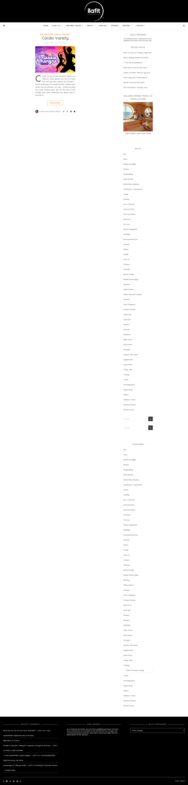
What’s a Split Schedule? (14, 750)
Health (125, 254)
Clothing (126, 199)
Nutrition (126, 284)
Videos (125, 395)
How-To (56, 25)
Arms (125, 159)
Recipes (126, 324)
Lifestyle (126, 269)
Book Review (128, 179)
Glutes (125, 249)
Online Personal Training (132, 294)
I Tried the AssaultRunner (133, 62)
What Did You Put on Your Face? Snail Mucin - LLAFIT (22, 730)
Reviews (115, 25)
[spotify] (17, 781)
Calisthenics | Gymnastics (133, 189)
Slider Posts (127, 339)
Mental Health (128, 274)
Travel (125, 379)
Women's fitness (129, 405)
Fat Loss (126, 224)
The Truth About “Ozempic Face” (135, 87)
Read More (55, 103)
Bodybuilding (46, 34)
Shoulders (127, 334)
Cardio (57, 34)
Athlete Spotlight (129, 164)
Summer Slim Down (130, 354)
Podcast (103, 25)
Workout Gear (128, 410)
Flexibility (126, 234)
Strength (126, 349)
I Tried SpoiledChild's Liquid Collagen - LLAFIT (20, 755)
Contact (140, 25)
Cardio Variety (55, 38)
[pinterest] (14, 781)
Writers (126, 25)
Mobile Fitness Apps (130, 279)
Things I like (127, 369)
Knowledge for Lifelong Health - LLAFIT (18, 765)
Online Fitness (128, 289)
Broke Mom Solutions (131, 184)
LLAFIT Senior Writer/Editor (49, 111)
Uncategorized (128, 385)
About (90, 25)
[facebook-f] (3, 781)
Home (46, 25)
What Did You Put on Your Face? (135, 67)
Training (66, 34)
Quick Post (127, 314)
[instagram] (10, 781)
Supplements (128, 359)
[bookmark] (7, 781)
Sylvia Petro (127, 364)
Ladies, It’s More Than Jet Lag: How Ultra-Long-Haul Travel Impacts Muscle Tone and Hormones (136, 77)
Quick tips (127, 319)
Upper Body (128, 390)
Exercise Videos (129, 214)
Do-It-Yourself (128, 204)
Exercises (127, 219)
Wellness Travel (73, 25)
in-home (126, 264)
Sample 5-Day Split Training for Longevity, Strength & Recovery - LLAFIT (30, 745)
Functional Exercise (130, 239)
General (126, 244)
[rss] (20, 781)
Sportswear (127, 344)
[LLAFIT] (94, 11)
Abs (124, 154)
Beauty (126, 169)
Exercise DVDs (128, 209)
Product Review (129, 309)
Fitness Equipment (130, 229)
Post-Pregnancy (129, 304)
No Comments (60, 43)
